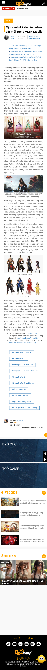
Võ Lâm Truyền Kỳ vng (20, 377)
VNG (16, 423)
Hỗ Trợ (30, 638)
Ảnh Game (9, 556)
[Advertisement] (23, 611)
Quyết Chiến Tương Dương (21, 401)
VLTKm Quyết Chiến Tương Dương (24, 408)
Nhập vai (20, 420)
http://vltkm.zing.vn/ (33, 333)
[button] (45, 459)
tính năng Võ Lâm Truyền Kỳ (22, 365)
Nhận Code (32, 502)
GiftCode (9, 493)
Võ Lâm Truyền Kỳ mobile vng (23, 383)
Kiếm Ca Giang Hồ (19, 389)
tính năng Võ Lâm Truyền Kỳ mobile (25, 371)
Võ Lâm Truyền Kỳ (18, 359)
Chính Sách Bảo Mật (23, 658)
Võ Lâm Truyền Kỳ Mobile (21, 352)
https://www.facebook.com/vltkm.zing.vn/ (24, 342)
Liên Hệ (17, 638)
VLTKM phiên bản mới (20, 395)
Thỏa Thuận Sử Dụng (23, 660)
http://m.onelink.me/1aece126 (27, 338)
